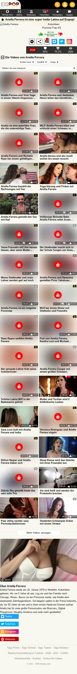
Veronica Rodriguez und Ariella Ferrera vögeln (58, 431)
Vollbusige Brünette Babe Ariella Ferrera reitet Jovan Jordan (55, 218)
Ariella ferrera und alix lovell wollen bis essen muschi (56, 157)
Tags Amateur (60, 647)
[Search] (57, 4)
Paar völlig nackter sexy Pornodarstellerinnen (15, 522)
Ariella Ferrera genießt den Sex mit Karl (19, 218)
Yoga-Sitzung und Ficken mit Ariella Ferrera (56, 188)
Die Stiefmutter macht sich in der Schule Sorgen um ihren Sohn (56, 248)
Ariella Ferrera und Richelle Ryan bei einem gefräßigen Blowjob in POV (17, 157)
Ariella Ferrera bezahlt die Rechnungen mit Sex (16, 188)
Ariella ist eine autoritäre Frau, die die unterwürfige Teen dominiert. (18, 127)
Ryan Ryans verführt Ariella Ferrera (17, 340)
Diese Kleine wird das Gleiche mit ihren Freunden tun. (57, 461)
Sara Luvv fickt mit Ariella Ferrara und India (16, 431)
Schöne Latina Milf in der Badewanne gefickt (15, 400)
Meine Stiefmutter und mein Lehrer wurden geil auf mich (17, 279)
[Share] (39, 41)
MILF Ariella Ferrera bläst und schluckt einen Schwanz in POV (57, 127)
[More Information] (32, 41)
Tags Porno (13, 647)
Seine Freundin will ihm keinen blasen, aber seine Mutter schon (19, 248)
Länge (53, 62)
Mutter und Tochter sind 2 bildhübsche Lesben (55, 400)
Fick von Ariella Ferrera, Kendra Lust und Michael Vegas (54, 340)
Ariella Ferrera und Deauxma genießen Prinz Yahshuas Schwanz (56, 279)
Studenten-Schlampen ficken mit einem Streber (56, 522)
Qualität (40, 62)
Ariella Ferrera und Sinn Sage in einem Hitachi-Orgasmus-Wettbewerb (18, 96)
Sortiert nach (25, 62)
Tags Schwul (29, 647)
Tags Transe (44, 647)
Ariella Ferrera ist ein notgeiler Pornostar (18, 309)
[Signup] (65, 4)
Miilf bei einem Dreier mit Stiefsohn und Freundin (54, 309)
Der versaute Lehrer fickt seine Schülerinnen (18, 370)
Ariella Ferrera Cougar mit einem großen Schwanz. (55, 370)
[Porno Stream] (10, 4)
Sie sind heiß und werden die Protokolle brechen (57, 492)
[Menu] (72, 4)
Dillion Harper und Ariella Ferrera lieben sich (15, 461)
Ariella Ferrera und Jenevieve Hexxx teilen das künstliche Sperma (57, 96)
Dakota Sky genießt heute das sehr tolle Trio (18, 492)
